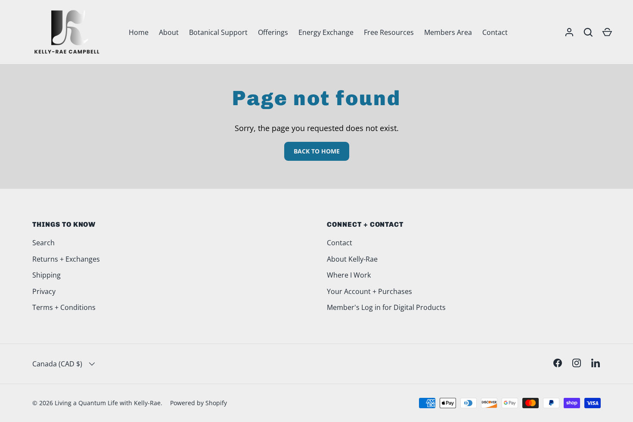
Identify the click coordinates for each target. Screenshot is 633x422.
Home (139, 32)
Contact (495, 32)
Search (43, 242)
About (169, 32)
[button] (607, 32)
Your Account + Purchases (369, 291)
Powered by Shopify (198, 403)
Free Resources (389, 32)
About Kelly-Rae (352, 259)
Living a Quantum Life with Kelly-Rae (108, 403)
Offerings (273, 32)
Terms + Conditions (64, 307)
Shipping (46, 275)
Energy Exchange (326, 32)
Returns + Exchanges (66, 259)
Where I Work (349, 275)
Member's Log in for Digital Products (386, 307)
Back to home (317, 151)
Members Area (448, 32)
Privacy (44, 291)
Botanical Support (218, 32)
